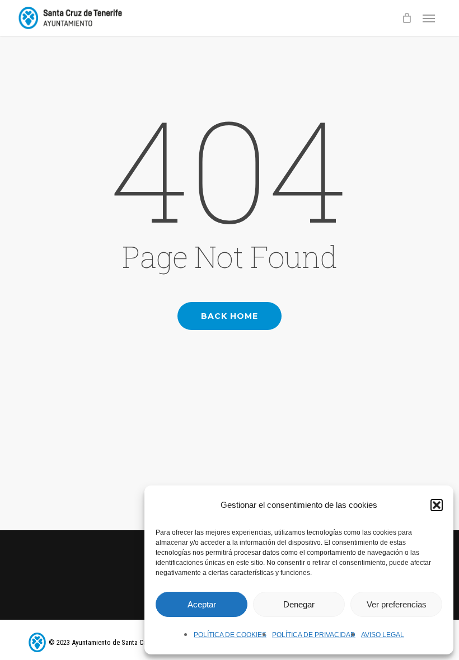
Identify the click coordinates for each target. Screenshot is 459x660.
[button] (436, 505)
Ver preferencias (397, 604)
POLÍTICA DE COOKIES (230, 635)
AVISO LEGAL (382, 635)
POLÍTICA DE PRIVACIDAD (313, 635)
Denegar (299, 604)
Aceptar (202, 604)
